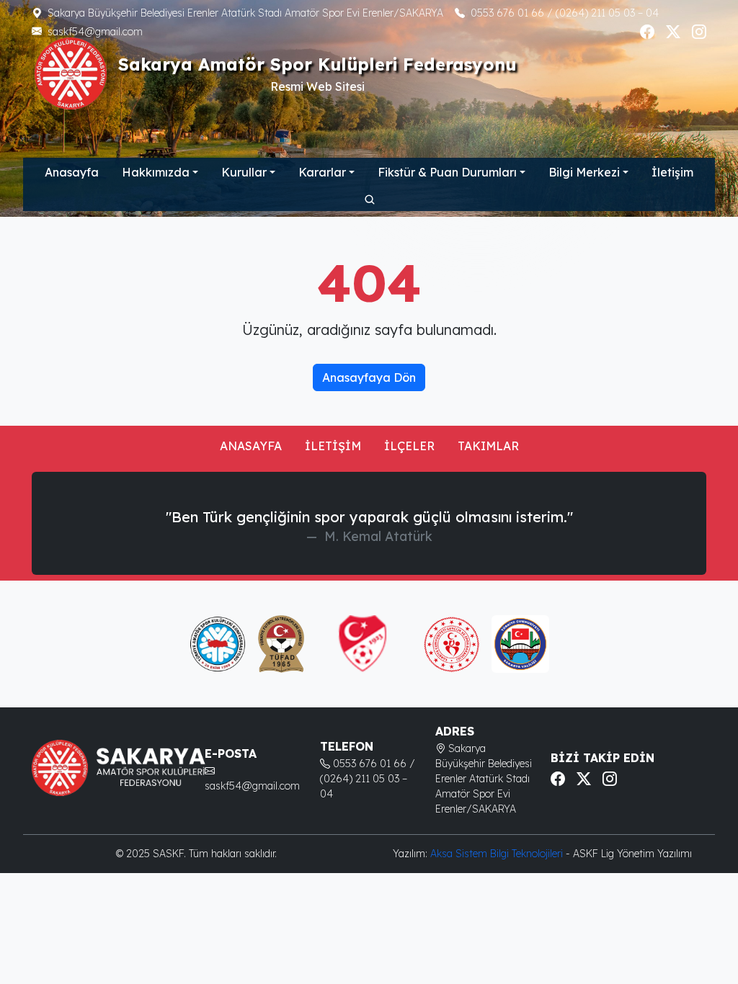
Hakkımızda (156, 172)
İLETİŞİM (333, 446)
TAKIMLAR (488, 446)
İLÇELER (409, 446)
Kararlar (322, 172)
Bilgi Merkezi (584, 172)
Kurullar (244, 172)
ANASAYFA (251, 446)
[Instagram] (699, 32)
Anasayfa (72, 172)
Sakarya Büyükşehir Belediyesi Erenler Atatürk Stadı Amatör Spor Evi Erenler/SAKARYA (245, 12)
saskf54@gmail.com (95, 31)
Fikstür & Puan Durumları (447, 172)
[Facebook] (647, 32)
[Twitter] (673, 32)
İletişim (672, 172)
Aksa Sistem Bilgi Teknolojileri (498, 853)
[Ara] (369, 199)
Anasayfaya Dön (369, 377)
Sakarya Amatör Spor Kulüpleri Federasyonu (317, 64)
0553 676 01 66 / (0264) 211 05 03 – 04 (565, 12)
